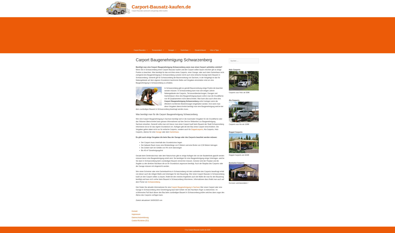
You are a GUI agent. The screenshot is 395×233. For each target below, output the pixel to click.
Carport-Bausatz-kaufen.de (161, 6)
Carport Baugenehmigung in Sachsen (185, 187)
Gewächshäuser (200, 50)
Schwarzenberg (154, 182)
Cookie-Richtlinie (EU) (140, 221)
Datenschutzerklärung (140, 217)
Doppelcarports (197, 129)
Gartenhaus (184, 50)
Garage (158, 132)
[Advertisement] (197, 31)
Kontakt (135, 211)
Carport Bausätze (140, 50)
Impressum (136, 214)
